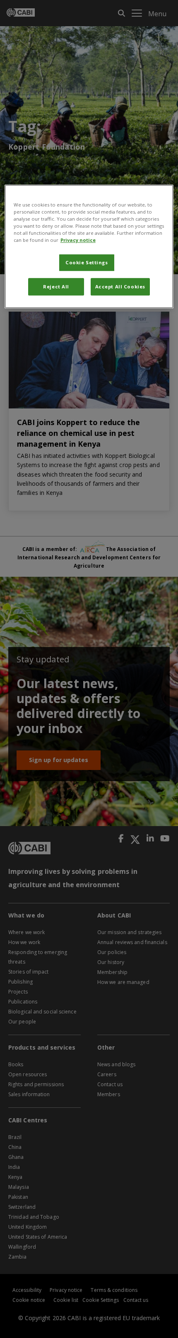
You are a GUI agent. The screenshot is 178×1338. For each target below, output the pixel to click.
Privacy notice (78, 240)
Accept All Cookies (120, 287)
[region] (89, 246)
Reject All (56, 287)
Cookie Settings (86, 263)
